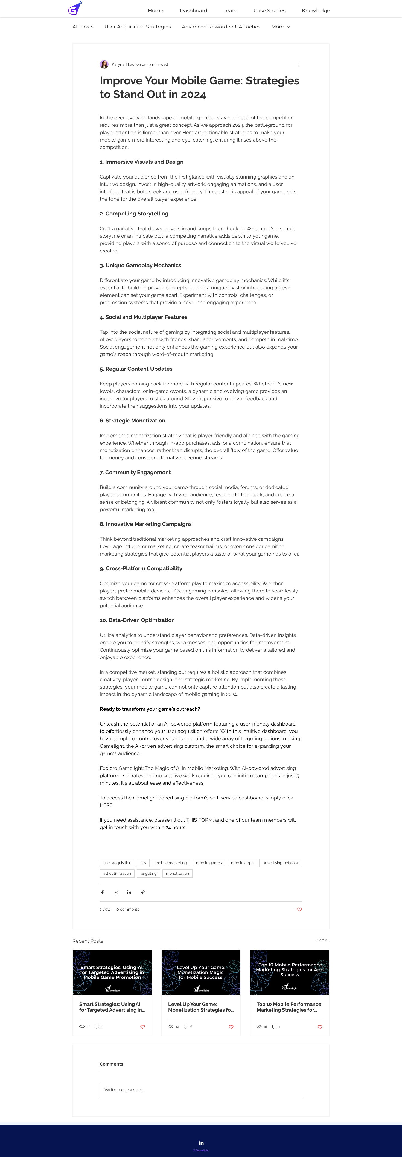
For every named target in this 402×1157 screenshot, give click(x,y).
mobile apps (242, 862)
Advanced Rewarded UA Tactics (221, 27)
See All (323, 940)
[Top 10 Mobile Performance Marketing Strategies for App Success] (289, 972)
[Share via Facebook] (102, 892)
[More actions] (299, 64)
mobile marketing (171, 862)
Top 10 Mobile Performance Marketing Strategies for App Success (289, 1007)
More (277, 27)
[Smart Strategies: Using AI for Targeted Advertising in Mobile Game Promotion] (112, 972)
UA (143, 862)
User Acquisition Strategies (137, 27)
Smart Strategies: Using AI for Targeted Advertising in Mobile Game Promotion (110, 1007)
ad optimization (117, 873)
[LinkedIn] (201, 1142)
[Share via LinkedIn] (129, 892)
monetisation (177, 873)
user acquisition (117, 862)
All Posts (83, 27)
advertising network (280, 862)
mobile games (209, 862)
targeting (148, 873)
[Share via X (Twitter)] (115, 892)
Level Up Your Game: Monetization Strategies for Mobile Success (200, 1007)
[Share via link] (142, 892)
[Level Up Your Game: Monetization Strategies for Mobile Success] (201, 972)
